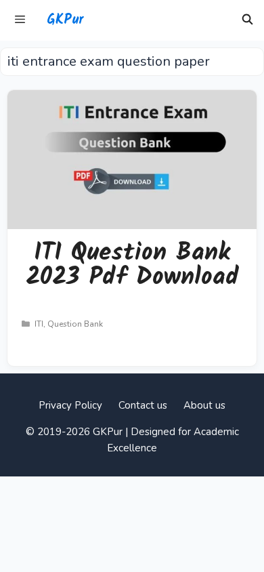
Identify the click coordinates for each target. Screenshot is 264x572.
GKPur (65, 20)
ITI (39, 324)
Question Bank (75, 324)
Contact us (142, 405)
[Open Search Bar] (247, 20)
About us (204, 405)
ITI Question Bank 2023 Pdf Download (132, 265)
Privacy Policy (70, 405)
